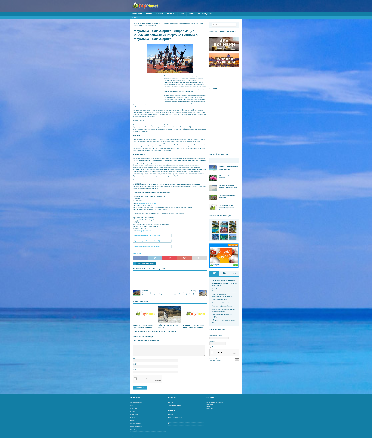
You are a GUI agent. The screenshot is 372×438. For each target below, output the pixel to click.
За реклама (209, 408)
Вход (237, 359)
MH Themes (162, 436)
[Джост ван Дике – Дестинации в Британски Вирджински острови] (232, 224)
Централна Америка (136, 426)
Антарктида (133, 408)
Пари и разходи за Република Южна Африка (148, 241)
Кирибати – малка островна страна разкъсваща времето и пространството (229, 167)
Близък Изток (134, 414)
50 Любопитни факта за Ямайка (222, 306)
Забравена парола (215, 360)
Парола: (212, 341)
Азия (131, 405)
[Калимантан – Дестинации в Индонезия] (213, 197)
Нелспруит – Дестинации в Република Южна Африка (143, 326)
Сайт (134, 369)
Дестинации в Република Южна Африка (147, 246)
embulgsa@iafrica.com (144, 231)
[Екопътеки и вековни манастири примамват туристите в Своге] (213, 207)
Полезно (170, 14)
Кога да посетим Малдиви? (220, 303)
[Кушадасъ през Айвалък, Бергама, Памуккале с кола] (213, 188)
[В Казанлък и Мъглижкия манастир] (213, 178)
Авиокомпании (172, 421)
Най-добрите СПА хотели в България (223, 280)
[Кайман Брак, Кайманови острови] (224, 237)
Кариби (132, 420)
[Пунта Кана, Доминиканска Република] (232, 230)
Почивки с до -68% (205, 14)
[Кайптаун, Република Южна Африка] (169, 314)
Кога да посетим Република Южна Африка (148, 235)
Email (134, 364)
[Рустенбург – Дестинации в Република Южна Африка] (195, 314)
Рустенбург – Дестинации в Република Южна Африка (193, 326)
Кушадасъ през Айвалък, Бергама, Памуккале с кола (228, 186)
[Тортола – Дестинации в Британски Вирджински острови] (215, 230)
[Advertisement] (147, 87)
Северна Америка (135, 423)
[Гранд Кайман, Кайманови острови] (232, 237)
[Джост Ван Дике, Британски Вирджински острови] (215, 224)
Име (134, 358)
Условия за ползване (217, 402)
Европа (132, 417)
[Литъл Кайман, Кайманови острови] (215, 237)
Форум (182, 14)
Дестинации (137, 14)
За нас (208, 402)
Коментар (136, 344)
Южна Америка (134, 430)
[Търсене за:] (224, 25)
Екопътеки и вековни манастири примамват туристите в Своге (226, 207)
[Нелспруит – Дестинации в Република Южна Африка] (144, 314)
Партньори (209, 404)
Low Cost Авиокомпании (175, 417)
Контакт (208, 406)
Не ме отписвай (217, 347)
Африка (132, 411)
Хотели (191, 14)
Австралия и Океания (136, 402)
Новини (149, 14)
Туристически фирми (174, 405)
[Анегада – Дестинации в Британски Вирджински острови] (224, 224)
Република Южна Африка (146, 263)
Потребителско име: (215, 335)
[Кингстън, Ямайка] (224, 230)
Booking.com (137, 253)
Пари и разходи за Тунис (219, 299)
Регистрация (213, 358)
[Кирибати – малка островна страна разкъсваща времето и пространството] (213, 168)
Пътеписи (159, 14)
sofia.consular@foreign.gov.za (146, 203)
